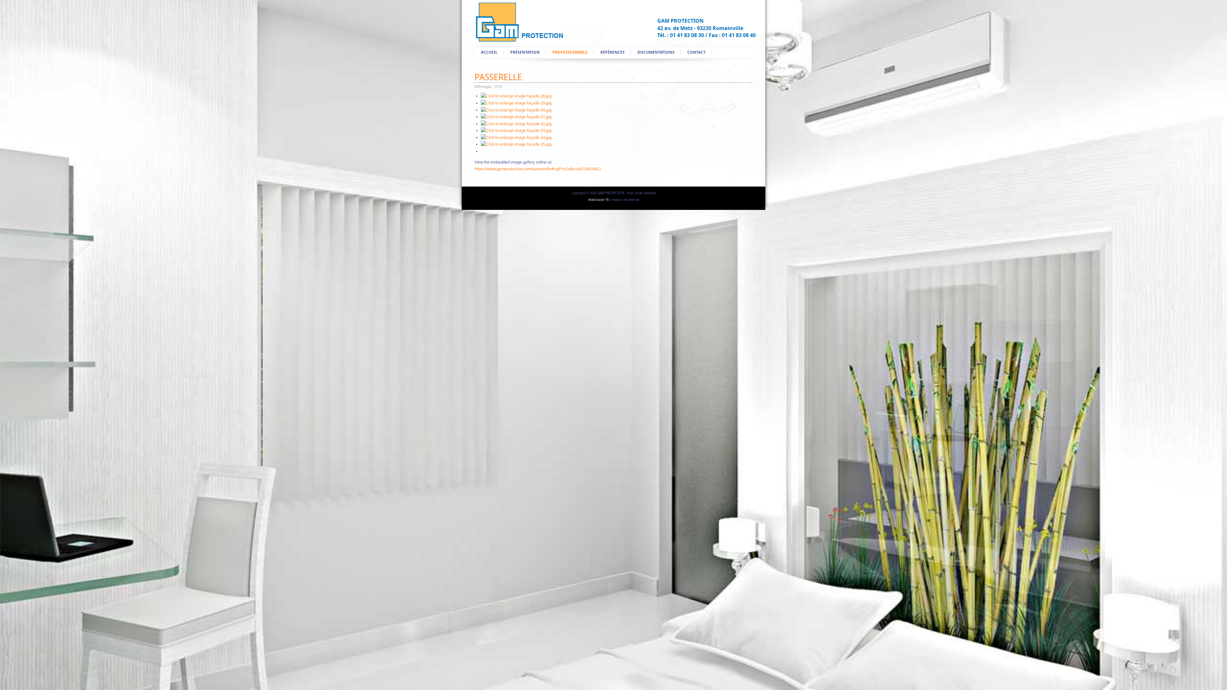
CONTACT (696, 52)
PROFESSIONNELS (570, 52)
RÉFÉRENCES (612, 52)
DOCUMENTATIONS (656, 52)
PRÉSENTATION (525, 52)
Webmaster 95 (598, 200)
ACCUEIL (489, 52)
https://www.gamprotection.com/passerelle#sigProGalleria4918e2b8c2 (538, 169)
